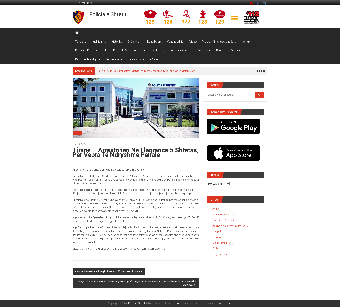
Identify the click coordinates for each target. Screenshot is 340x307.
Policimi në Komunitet (229, 50)
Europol (216, 237)
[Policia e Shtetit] (77, 32)
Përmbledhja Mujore (87, 59)
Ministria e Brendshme (224, 220)
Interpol (216, 231)
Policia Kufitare (153, 50)
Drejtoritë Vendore (124, 50)
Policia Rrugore (180, 50)
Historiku (116, 41)
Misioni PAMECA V (222, 242)
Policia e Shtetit (108, 14)
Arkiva (215, 208)
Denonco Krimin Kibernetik (91, 50)
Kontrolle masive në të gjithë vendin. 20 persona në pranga (109, 271)
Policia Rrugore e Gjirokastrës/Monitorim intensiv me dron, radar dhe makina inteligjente (146, 70)
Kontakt (246, 41)
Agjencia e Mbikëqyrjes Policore (230, 225)
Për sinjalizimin (114, 59)
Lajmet (77, 133)
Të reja (79, 41)
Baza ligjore (154, 41)
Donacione (204, 50)
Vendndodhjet (175, 41)
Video (193, 41)
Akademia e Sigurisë (223, 214)
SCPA (215, 248)
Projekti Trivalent (221, 254)
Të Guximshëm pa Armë (143, 59)
